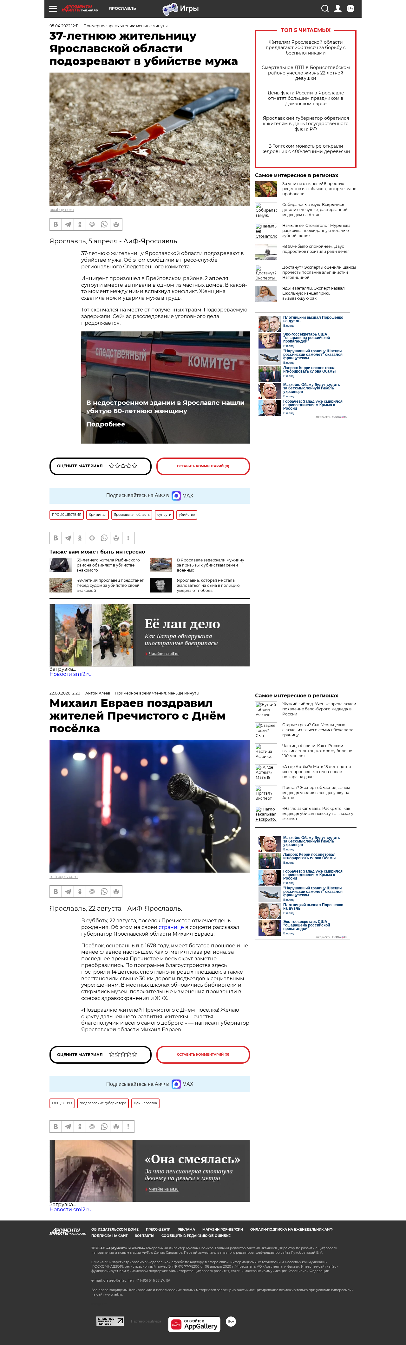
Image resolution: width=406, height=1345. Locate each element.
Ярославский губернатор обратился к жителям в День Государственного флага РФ (306, 124)
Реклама (186, 1229)
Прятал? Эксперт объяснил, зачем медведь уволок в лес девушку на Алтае (316, 792)
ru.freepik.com (63, 876)
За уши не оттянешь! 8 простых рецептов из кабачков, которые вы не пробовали (319, 188)
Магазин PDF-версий (222, 1229)
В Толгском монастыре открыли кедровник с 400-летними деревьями (305, 149)
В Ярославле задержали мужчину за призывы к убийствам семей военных (210, 565)
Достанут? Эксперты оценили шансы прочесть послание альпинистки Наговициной (319, 272)
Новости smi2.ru (70, 674)
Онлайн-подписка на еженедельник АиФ (291, 1229)
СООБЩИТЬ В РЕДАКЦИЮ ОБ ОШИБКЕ (196, 1236)
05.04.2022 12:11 (63, 25)
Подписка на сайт (109, 1236)
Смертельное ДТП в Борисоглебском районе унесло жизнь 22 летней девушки (306, 73)
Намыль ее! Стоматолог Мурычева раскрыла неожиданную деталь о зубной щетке (316, 230)
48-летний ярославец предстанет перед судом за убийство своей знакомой (110, 585)
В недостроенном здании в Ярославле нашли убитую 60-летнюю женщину (165, 407)
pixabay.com (61, 209)
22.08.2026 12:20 (64, 693)
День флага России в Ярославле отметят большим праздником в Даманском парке (306, 98)
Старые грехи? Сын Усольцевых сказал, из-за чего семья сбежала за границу (317, 729)
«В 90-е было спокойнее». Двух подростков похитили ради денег (315, 249)
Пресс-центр (158, 1229)
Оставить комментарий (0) (203, 466)
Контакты (144, 1236)
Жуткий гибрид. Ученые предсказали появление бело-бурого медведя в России (319, 708)
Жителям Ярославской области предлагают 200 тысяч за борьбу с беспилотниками (306, 48)
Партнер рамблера (146, 1321)
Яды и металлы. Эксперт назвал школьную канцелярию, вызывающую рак (313, 293)
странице (171, 927)
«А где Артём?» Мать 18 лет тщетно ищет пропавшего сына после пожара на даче (316, 771)
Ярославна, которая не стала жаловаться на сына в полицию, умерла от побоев (208, 585)
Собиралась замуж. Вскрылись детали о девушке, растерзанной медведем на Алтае (315, 209)
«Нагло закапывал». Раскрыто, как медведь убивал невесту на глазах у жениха (317, 813)
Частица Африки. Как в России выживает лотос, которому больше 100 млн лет (317, 750)
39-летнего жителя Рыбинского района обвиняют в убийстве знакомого (108, 565)
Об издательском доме (115, 1229)
